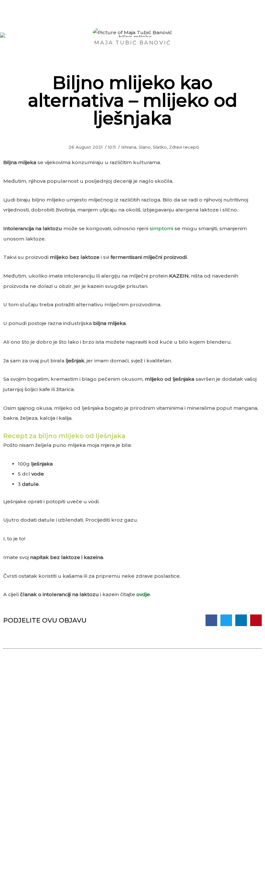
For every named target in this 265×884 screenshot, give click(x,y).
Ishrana (128, 147)
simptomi (162, 228)
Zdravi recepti (184, 147)
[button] (211, 620)
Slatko (160, 147)
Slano (145, 147)
